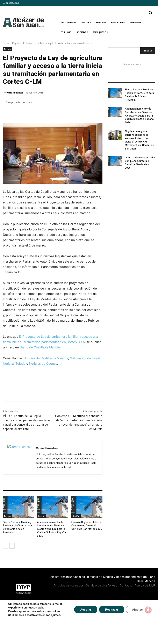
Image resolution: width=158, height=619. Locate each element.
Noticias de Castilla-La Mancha (45, 358)
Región (16, 43)
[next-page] (12, 546)
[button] (150, 13)
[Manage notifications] (148, 610)
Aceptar (85, 609)
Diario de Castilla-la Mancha (40, 347)
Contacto (126, 585)
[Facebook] (141, 3)
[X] (152, 3)
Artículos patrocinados (68, 585)
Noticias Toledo (14, 364)
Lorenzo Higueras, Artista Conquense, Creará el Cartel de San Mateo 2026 (86, 526)
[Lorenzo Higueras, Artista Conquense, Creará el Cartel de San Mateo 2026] (86, 507)
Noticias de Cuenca (43, 364)
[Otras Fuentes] (19, 457)
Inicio (6, 43)
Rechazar (111, 609)
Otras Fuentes (15, 92)
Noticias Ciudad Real (85, 358)
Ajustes (137, 609)
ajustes (55, 615)
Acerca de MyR (145, 585)
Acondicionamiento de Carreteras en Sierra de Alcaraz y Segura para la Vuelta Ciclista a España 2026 (51, 529)
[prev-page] (5, 546)
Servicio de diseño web (101, 585)
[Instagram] (147, 3)
